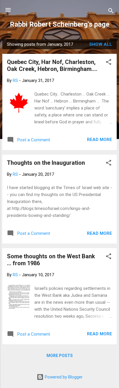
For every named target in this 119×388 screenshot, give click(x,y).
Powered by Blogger (63, 377)
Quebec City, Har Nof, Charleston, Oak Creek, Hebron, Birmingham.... (52, 65)
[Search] (110, 12)
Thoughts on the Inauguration (46, 162)
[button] (108, 62)
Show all (100, 44)
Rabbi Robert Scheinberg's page (59, 24)
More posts (60, 355)
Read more (99, 139)
